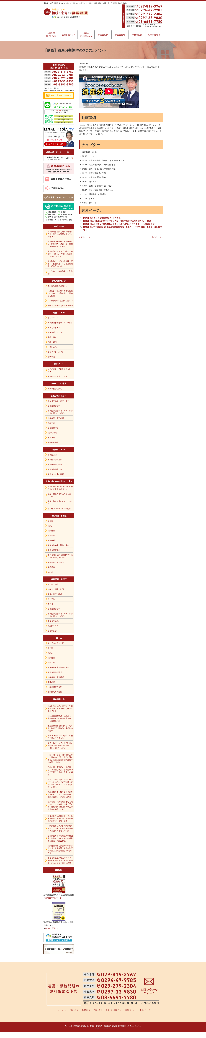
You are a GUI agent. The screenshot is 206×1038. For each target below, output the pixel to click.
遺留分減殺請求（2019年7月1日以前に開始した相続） (60, 411)
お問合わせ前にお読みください (60, 300)
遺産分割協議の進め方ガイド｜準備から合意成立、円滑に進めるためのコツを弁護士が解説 (60, 860)
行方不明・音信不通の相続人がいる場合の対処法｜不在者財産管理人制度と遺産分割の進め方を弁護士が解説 (60, 758)
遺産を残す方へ (69, 34)
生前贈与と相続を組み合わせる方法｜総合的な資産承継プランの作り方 (60, 234)
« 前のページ (84, 237)
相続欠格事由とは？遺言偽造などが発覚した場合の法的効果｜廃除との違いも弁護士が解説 (60, 794)
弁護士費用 (120, 34)
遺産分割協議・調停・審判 (58, 401)
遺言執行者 (52, 630)
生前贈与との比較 (55, 691)
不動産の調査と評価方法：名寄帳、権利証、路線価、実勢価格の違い (60, 728)
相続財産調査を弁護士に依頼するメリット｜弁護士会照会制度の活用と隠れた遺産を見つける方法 (60, 849)
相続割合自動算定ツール (57, 376)
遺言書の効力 (53, 584)
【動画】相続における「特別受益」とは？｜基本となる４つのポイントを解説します (118, 223)
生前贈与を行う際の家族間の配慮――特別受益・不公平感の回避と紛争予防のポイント (60, 263)
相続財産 (51, 530)
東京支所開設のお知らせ (57, 285)
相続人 (50, 525)
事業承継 (51, 437)
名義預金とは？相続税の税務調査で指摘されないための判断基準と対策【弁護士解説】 (60, 838)
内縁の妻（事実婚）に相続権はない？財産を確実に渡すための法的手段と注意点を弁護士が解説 (60, 771)
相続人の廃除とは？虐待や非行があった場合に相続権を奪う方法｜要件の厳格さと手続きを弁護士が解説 (60, 783)
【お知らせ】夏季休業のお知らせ (60, 272)
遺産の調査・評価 (55, 594)
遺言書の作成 (53, 427)
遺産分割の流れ (54, 621)
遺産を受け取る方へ (86, 34)
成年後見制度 (53, 442)
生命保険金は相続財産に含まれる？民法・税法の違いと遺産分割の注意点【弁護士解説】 (60, 818)
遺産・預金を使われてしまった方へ (60, 502)
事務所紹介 (137, 34)
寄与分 (50, 604)
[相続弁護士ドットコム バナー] (58, 158)
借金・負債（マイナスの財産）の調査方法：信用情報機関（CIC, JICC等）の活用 (60, 745)
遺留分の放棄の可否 (56, 474)
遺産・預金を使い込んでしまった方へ (60, 494)
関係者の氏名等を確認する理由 (60, 305)
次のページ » (157, 237)
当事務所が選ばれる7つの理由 (60, 322)
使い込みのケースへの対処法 (59, 508)
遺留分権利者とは (55, 469)
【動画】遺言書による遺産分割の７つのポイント (103, 217)
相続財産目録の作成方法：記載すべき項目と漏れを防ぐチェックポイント (60, 708)
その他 (50, 572)
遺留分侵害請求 (54, 405)
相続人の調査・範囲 (56, 589)
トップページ (53, 317)
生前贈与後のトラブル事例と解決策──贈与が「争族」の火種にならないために (60, 253)
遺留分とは (52, 454)
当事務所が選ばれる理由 (52, 34)
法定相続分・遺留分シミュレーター (60, 370)
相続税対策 (52, 432)
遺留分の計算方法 (55, 459)
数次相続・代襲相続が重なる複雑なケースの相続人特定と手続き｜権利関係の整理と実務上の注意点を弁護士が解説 (60, 805)
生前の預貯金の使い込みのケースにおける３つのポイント (60, 487)
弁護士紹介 (103, 34)
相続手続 (51, 423)
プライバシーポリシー (57, 352)
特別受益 (51, 599)
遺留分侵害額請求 (55, 464)
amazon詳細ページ (53, 897)
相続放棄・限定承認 (56, 418)
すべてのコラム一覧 (56, 643)
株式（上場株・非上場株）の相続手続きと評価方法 (60, 736)
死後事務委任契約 (55, 388)
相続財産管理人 (54, 626)
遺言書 (50, 520)
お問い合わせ (154, 34)
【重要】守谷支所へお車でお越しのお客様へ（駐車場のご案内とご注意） (60, 293)
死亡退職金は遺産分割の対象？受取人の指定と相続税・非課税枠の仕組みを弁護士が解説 (60, 828)
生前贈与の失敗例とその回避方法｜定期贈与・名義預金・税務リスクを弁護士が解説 (60, 244)
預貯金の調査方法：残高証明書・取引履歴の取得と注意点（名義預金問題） (59, 718)
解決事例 (51, 356)
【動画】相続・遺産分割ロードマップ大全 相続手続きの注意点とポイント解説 (116, 220)
